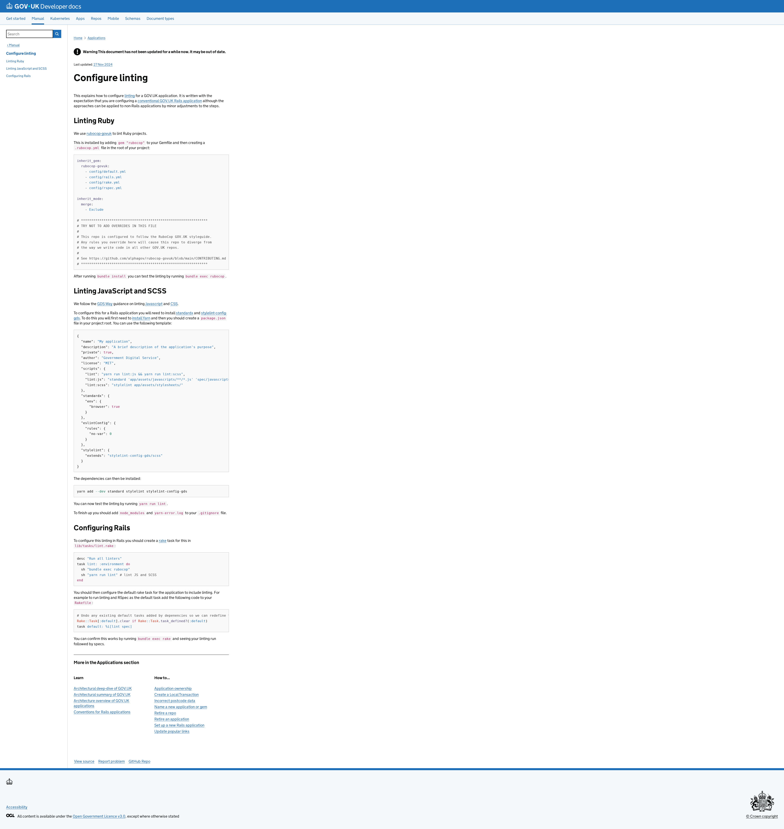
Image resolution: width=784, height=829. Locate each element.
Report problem (111, 761)
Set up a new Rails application (179, 725)
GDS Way (104, 303)
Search (57, 34)
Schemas (132, 18)
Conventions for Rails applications (102, 712)
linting (130, 95)
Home (78, 38)
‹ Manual (13, 45)
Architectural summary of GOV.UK (102, 694)
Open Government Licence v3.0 (99, 816)
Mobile (113, 18)
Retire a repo (165, 713)
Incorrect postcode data (174, 700)
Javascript (154, 303)
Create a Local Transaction (176, 694)
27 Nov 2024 (103, 64)
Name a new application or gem (180, 706)
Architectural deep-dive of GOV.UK (103, 688)
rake (162, 540)
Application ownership (173, 688)
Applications (96, 38)
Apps (80, 18)
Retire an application (171, 719)
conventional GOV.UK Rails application (170, 100)
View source (84, 761)
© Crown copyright (762, 816)
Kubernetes (60, 18)
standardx (184, 313)
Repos (96, 18)
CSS (174, 303)
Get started (16, 18)
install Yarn (141, 318)
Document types (160, 18)
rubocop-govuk (99, 133)
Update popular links (171, 731)
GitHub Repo (139, 761)
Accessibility (16, 807)
